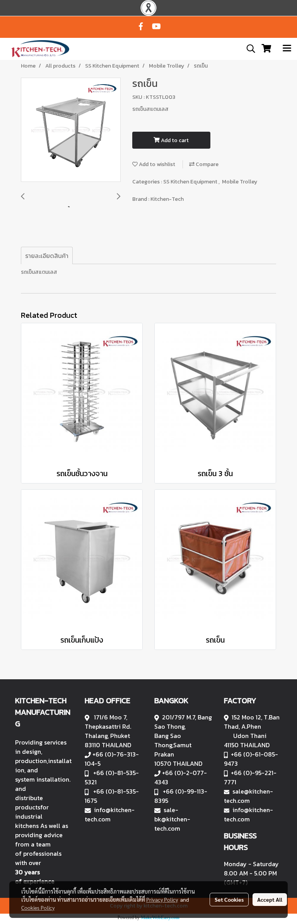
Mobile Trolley (239, 182)
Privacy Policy (162, 899)
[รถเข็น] (70, 130)
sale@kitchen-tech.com (248, 796)
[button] (248, 48)
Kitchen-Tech (167, 199)
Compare (206, 164)
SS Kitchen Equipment (190, 182)
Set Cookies (229, 899)
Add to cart (174, 140)
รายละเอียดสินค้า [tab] (46, 255)
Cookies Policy (38, 907)
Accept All (269, 899)
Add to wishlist (156, 164)
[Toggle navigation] (286, 48)
